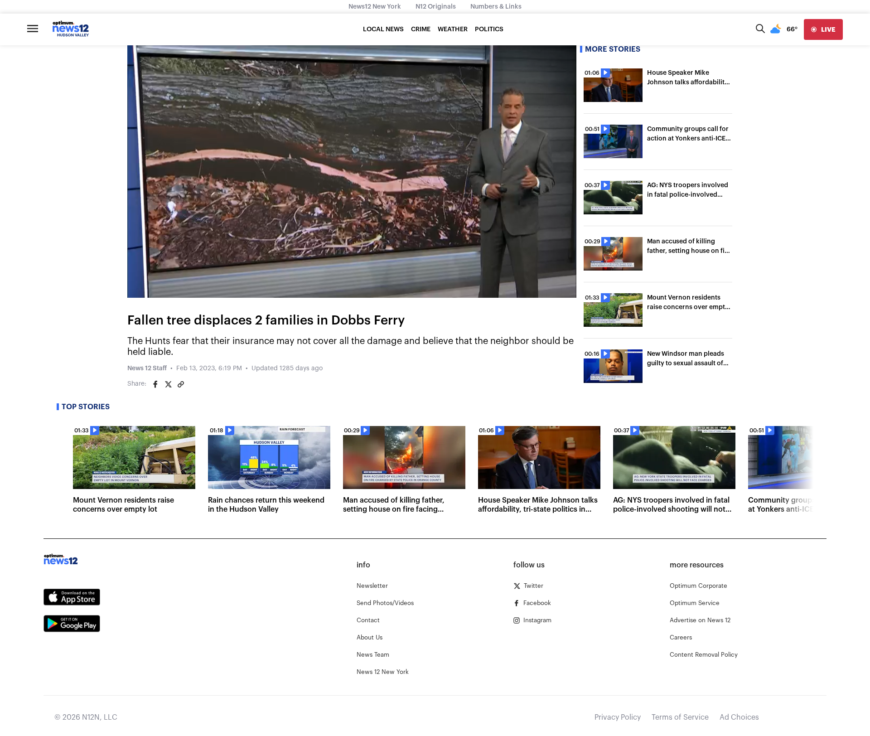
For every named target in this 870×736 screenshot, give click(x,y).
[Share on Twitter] (168, 384)
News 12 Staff (147, 368)
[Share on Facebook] (155, 384)
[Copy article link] (180, 384)
